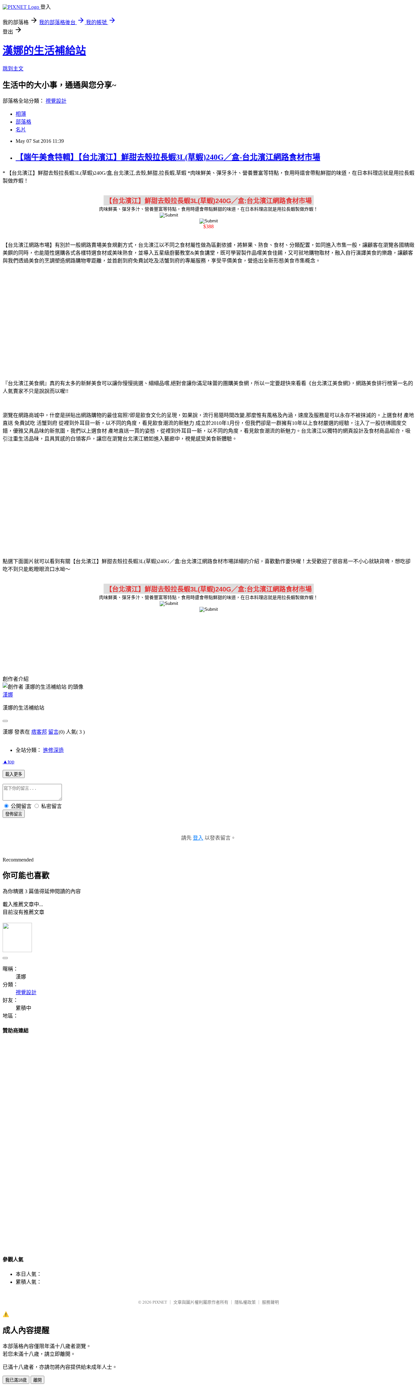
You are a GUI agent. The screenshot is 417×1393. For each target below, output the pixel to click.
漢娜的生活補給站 (44, 50)
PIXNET (159, 1302)
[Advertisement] (208, 321)
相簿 (21, 114)
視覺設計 (56, 101)
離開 (37, 1380)
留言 (53, 732)
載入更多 (13, 774)
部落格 (23, 122)
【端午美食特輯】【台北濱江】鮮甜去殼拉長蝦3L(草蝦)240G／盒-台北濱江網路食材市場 (168, 157)
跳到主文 (13, 68)
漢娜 (8, 694)
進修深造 (53, 750)
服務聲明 (270, 1302)
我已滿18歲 (16, 1380)
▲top (8, 761)
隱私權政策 (245, 1302)
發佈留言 (13, 814)
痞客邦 (39, 732)
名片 (21, 129)
